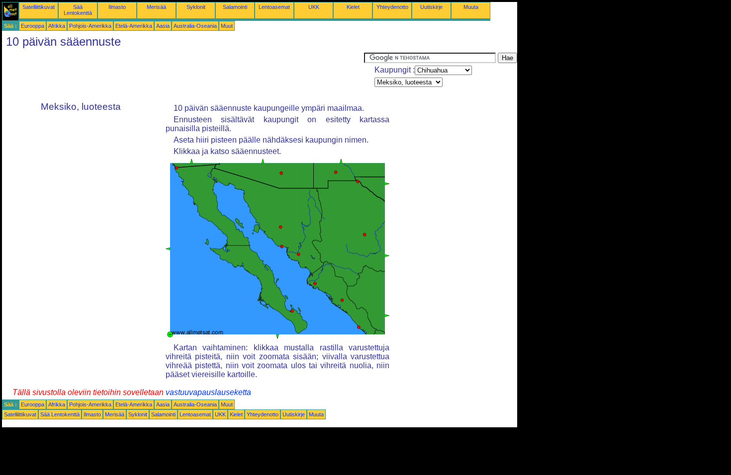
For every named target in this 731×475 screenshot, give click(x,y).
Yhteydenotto (392, 7)
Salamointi (235, 7)
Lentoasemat (274, 7)
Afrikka (56, 26)
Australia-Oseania (195, 26)
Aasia (163, 26)
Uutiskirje (431, 7)
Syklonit (195, 7)
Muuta (470, 7)
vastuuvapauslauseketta (208, 392)
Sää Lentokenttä (78, 10)
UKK (313, 7)
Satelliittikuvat (38, 7)
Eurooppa (32, 26)
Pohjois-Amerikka (90, 26)
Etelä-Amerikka (133, 26)
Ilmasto (117, 7)
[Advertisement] (183, 75)
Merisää (156, 7)
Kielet (353, 7)
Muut (227, 26)
